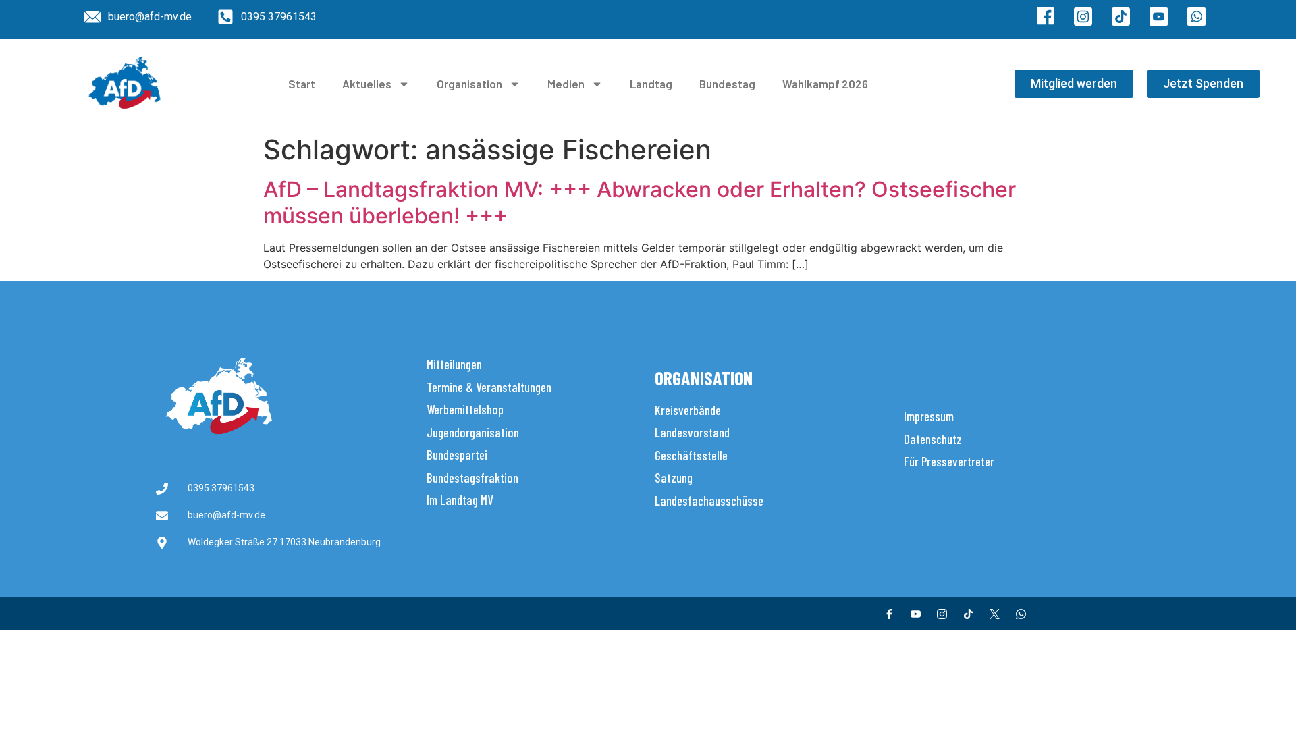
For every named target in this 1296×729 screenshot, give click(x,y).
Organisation (469, 83)
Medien (566, 83)
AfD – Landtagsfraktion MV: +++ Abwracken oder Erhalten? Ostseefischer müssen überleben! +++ (639, 202)
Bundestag (727, 83)
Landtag (651, 83)
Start (301, 83)
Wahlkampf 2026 (825, 83)
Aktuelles (367, 83)
